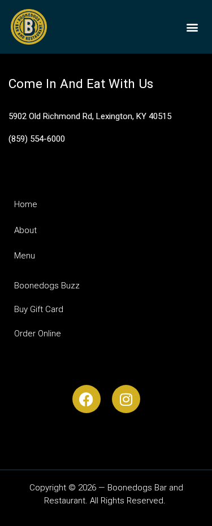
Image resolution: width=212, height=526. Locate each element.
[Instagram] (126, 399)
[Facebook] (86, 399)
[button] (192, 26)
